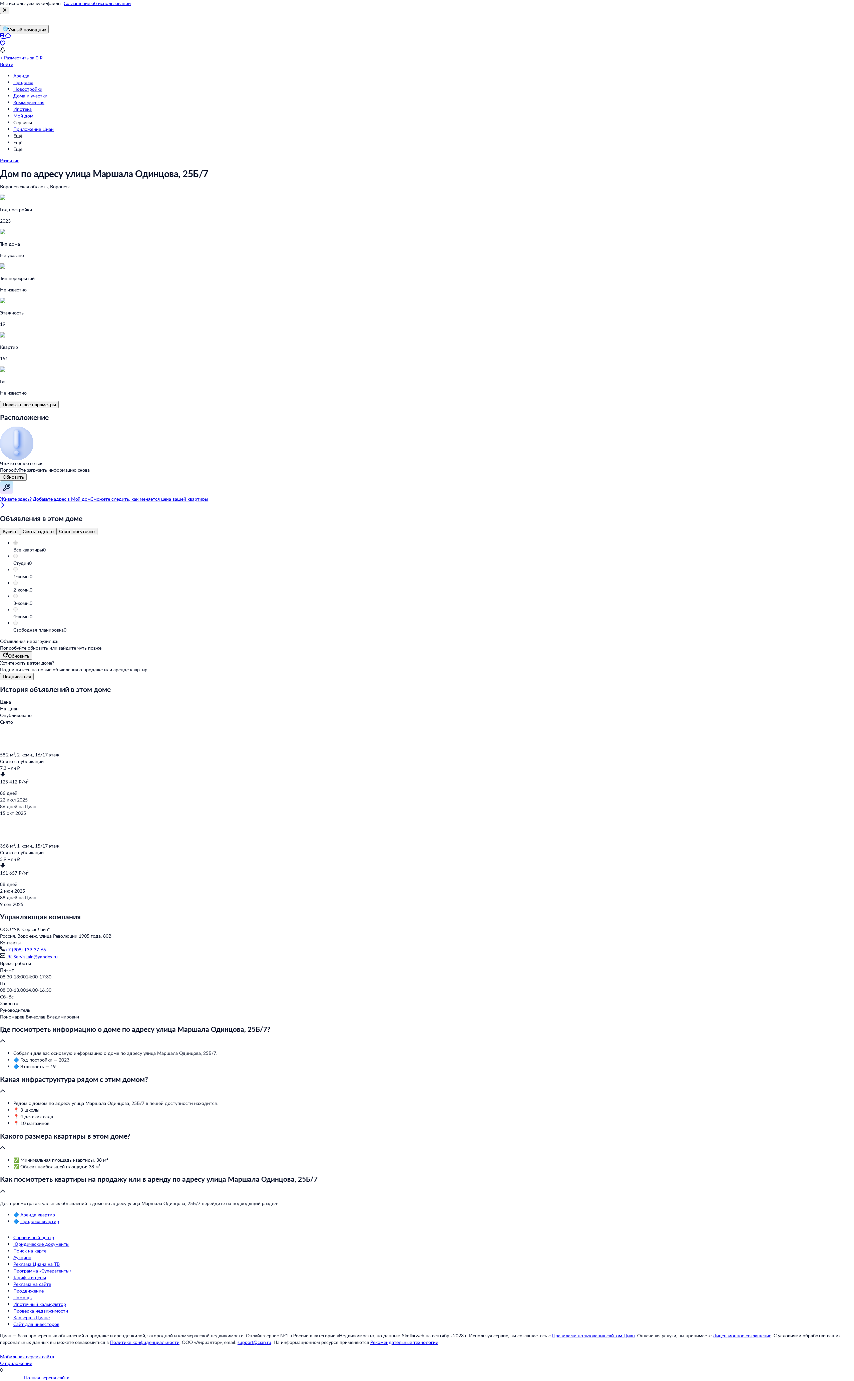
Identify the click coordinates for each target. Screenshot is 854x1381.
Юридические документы (41, 1244)
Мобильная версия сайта (27, 1356)
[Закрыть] (4, 10)
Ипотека (22, 109)
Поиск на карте (29, 1250)
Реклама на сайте (32, 1284)
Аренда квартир (37, 1214)
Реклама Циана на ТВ (36, 1264)
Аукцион (22, 1257)
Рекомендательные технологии (404, 1342)
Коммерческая (28, 102)
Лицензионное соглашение (742, 1335)
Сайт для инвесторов (36, 1324)
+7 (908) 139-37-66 (25, 949)
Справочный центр (33, 1237)
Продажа (23, 82)
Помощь (22, 1297)
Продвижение (28, 1291)
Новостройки (27, 89)
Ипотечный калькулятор (39, 1304)
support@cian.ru (254, 1342)
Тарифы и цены (29, 1277)
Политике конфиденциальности (144, 1342)
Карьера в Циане (31, 1317)
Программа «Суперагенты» (42, 1271)
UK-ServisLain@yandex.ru (31, 956)
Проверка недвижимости (40, 1311)
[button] (433, 549)
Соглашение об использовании (97, 3)
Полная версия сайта (46, 1377)
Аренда (21, 75)
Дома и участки (30, 95)
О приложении (16, 1363)
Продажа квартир (39, 1221)
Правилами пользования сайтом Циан (593, 1335)
